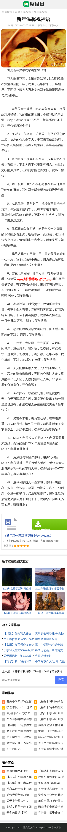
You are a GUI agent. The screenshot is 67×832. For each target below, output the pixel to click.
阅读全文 (42, 25)
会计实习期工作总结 (19, 742)
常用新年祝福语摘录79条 (26, 671)
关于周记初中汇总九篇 (17, 655)
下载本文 (54, 25)
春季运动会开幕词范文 (49, 650)
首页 (17, 12)
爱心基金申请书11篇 (19, 788)
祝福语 (27, 12)
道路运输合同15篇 (49, 782)
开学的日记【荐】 (18, 812)
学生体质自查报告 (46, 639)
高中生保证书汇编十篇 (49, 644)
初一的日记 (13, 748)
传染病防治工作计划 (50, 725)
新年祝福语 (40, 12)
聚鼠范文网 (29, 827)
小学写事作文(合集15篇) (50, 661)
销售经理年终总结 (18, 794)
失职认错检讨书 (45, 655)
